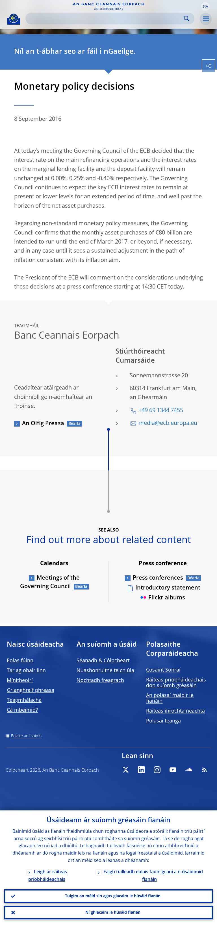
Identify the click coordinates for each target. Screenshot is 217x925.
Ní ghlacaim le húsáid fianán (112, 913)
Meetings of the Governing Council (50, 582)
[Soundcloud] (189, 769)
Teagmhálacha (24, 700)
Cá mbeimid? (22, 710)
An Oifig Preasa (43, 424)
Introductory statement (167, 588)
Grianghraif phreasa (30, 690)
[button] (205, 6)
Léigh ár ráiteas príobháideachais (47, 876)
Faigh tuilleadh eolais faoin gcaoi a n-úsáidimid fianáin (153, 876)
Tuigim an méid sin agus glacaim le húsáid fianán (112, 896)
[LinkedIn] (141, 769)
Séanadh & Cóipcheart (103, 660)
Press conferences (158, 578)
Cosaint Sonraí (163, 670)
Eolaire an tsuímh (26, 736)
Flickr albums (166, 598)
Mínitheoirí (20, 680)
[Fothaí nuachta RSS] (204, 769)
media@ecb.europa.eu (167, 423)
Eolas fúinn (20, 660)
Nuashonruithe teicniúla (105, 670)
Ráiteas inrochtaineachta (175, 711)
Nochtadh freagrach (100, 680)
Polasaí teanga (163, 721)
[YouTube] (173, 769)
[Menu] (206, 19)
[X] (125, 769)
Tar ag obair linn (26, 670)
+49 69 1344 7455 (160, 411)
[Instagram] (157, 769)
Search (186, 18)
